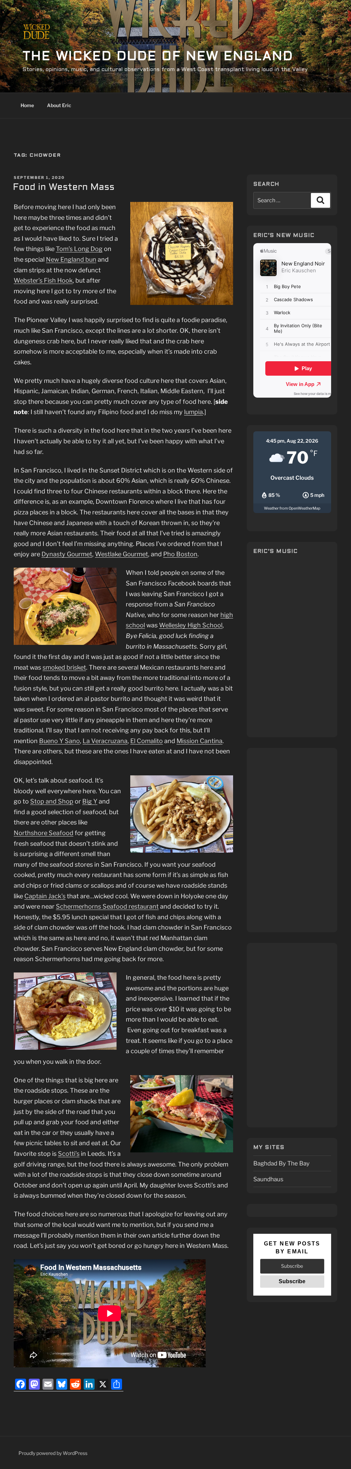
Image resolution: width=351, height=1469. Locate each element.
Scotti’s (69, 1153)
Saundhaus (268, 1179)
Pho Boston (180, 554)
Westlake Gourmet (121, 554)
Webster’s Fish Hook (43, 280)
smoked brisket (64, 667)
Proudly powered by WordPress (53, 1453)
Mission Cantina (199, 740)
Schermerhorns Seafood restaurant (107, 906)
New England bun (71, 259)
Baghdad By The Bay (281, 1163)
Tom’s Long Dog (79, 248)
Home (27, 105)
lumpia (193, 411)
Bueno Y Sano (59, 740)
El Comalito (146, 740)
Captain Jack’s (44, 896)
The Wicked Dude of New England (158, 57)
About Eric (59, 105)
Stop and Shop (51, 801)
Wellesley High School (190, 625)
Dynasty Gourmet (66, 554)
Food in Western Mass (63, 187)
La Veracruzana (105, 740)
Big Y (89, 801)
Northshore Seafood (43, 832)
